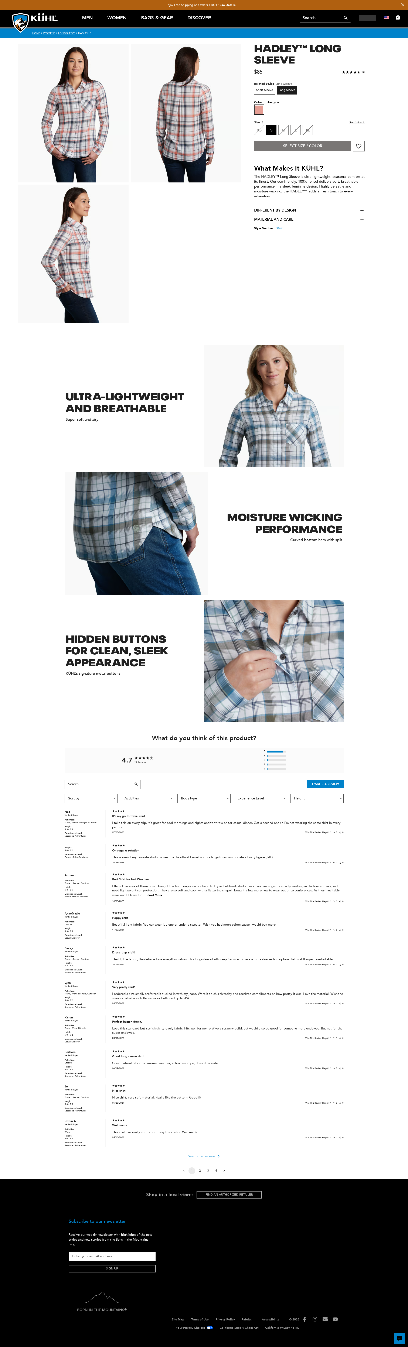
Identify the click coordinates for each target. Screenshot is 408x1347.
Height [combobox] (299, 798)
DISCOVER (199, 18)
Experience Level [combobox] (251, 798)
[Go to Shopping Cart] (397, 17)
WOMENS (49, 33)
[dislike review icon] (340, 832)
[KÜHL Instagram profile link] (315, 1319)
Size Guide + (357, 122)
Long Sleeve (287, 90)
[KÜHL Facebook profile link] (304, 1319)
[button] (309, 210)
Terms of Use (200, 1319)
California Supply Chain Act (239, 1328)
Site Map (178, 1319)
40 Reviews (140, 762)
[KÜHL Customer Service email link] (325, 1319)
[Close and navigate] (402, 5)
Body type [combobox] (189, 798)
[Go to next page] (224, 1170)
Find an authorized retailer (229, 1195)
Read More (154, 895)
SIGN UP (112, 1269)
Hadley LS (84, 33)
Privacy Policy (225, 1319)
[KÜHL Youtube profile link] (335, 1319)
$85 (258, 72)
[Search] (345, 17)
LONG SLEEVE (66, 33)
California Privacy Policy (282, 1328)
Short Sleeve (264, 90)
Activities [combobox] (132, 798)
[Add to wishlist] (359, 146)
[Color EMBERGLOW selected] (259, 109)
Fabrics (247, 1319)
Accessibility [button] (270, 1319)
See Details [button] (227, 5)
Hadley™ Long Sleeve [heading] (297, 53)
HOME (36, 33)
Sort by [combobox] (73, 798)
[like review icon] (333, 832)
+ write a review (325, 784)
